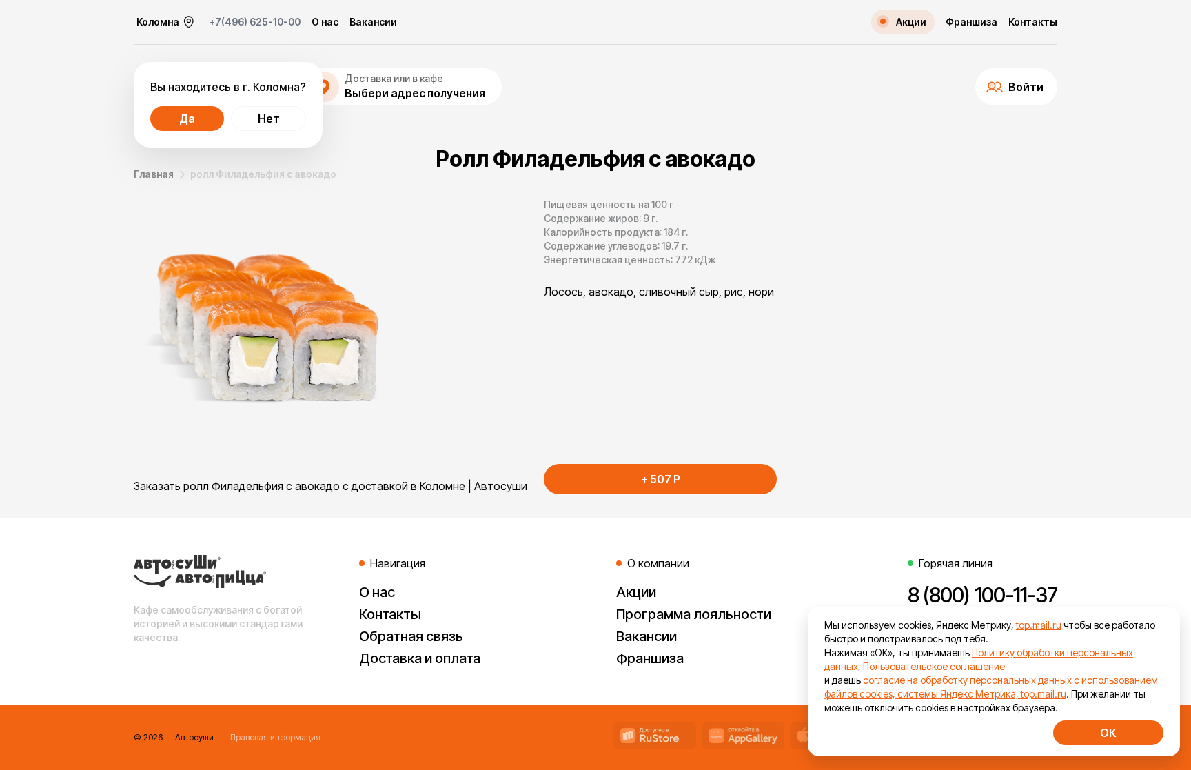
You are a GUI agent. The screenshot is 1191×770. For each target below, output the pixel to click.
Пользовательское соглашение (934, 666)
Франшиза (971, 22)
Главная (154, 174)
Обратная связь (411, 636)
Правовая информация (275, 737)
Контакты (1032, 22)
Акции (636, 592)
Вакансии (373, 22)
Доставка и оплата (419, 658)
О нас (325, 22)
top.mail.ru (1038, 625)
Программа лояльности (693, 614)
